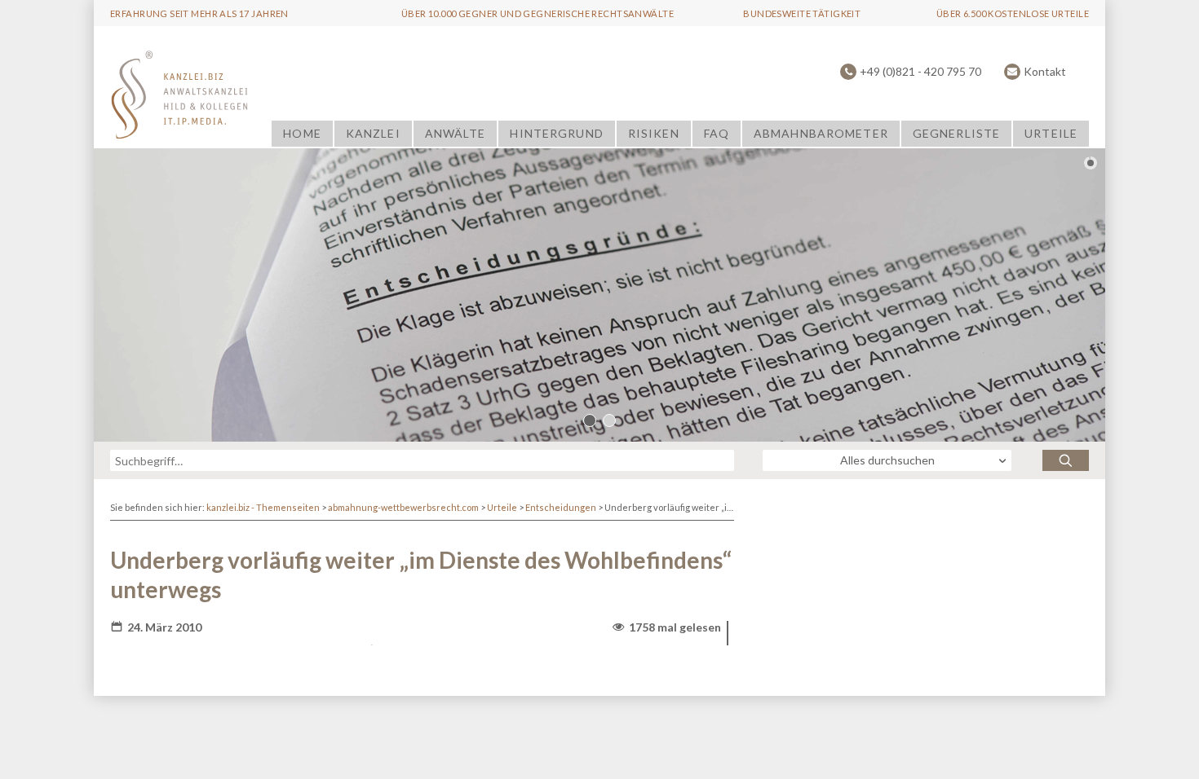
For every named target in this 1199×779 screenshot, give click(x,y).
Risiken (653, 133)
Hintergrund (556, 133)
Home (302, 133)
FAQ (716, 133)
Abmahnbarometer (821, 133)
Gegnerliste (956, 133)
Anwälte (455, 133)
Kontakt (1045, 71)
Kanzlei (373, 133)
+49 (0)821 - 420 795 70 (920, 71)
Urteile (1050, 133)
